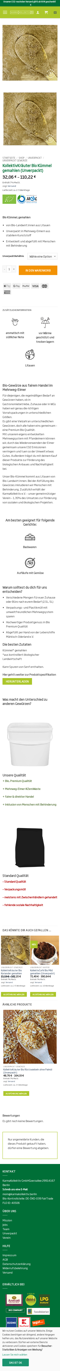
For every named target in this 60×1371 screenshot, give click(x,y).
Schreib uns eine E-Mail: (15, 1189)
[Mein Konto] (38, 12)
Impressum (9, 1255)
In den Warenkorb (38, 270)
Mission (7, 1220)
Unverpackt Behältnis (13, 256)
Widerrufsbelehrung (15, 1268)
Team (5, 1229)
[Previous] (5, 84)
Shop (21, 157)
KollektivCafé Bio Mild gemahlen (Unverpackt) (42, 972)
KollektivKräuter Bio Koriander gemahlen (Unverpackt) (11, 973)
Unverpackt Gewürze (15, 160)
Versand (12, 185)
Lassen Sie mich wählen (14, 1354)
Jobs (5, 1225)
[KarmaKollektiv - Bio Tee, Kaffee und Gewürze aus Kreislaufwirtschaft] (22, 12)
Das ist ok (15, 1362)
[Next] (15, 84)
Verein (6, 1238)
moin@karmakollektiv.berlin (19, 1194)
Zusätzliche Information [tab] (16, 310)
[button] (5, 12)
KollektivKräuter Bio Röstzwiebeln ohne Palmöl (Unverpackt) (27, 1071)
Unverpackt (35, 157)
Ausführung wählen (13, 994)
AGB (5, 1259)
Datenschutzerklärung (16, 1264)
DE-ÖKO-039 (34, 1198)
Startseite (8, 157)
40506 (15, 1203)
